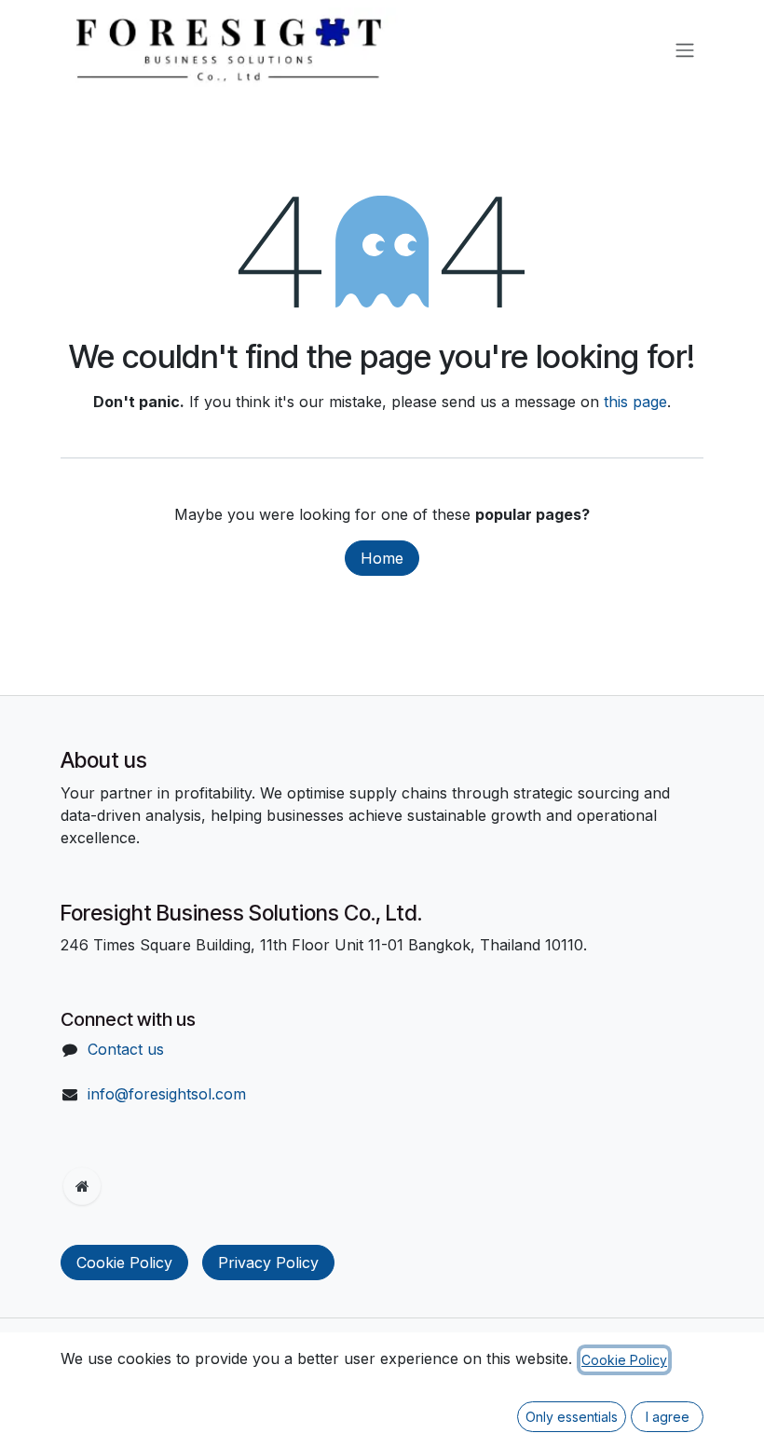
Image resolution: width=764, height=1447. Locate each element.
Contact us (126, 1049)
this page (635, 401)
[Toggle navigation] (684, 49)
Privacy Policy (268, 1262)
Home (382, 558)
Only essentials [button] (571, 1417)
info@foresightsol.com (167, 1094)
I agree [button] (667, 1417)
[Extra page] (82, 1186)
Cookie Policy (124, 1262)
